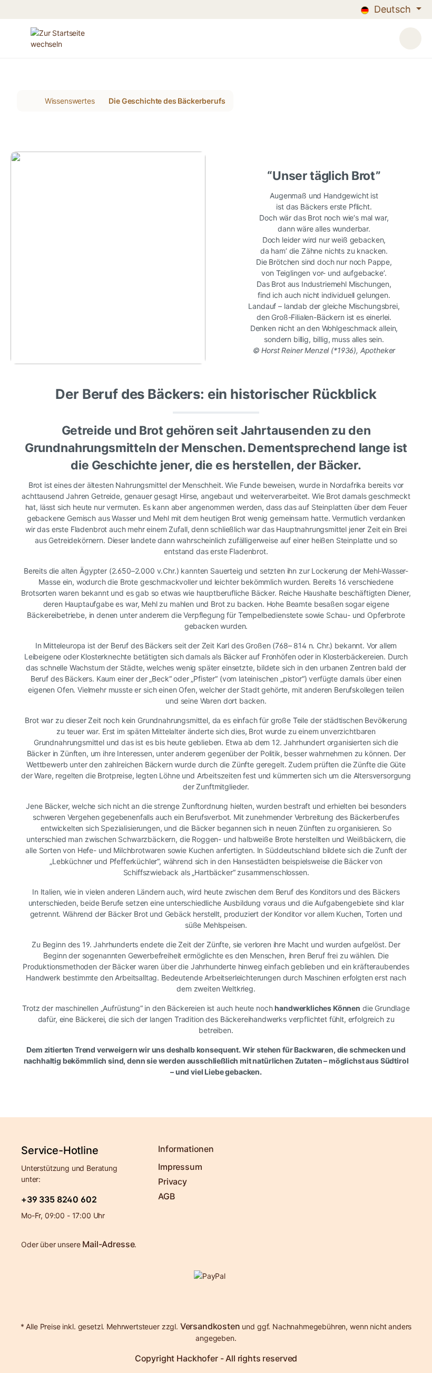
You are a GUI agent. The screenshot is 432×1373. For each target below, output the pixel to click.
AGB (166, 1196)
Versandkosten (210, 1326)
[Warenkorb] (410, 38)
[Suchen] (365, 37)
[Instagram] (225, 1302)
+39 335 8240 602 (58, 1199)
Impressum (180, 1166)
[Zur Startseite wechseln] (193, 38)
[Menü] (15, 38)
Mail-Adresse (108, 1244)
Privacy (172, 1181)
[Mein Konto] (385, 37)
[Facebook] (209, 1302)
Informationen (186, 1149)
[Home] (28, 100)
